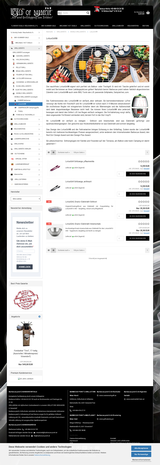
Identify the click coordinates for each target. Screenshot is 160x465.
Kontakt (113, 438)
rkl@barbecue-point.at (41, 436)
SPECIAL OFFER (21, 159)
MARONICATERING (21, 184)
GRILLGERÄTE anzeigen (21, 52)
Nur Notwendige (141, 454)
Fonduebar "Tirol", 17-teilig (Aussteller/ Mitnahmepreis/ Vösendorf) (25, 353)
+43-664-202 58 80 (78, 430)
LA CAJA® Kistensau (24, 78)
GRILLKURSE (19, 144)
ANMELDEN (24, 267)
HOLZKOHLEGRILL (23, 59)
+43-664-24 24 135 (31, 429)
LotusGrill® (22, 104)
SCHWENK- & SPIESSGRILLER (27, 82)
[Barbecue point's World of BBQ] (31, 13)
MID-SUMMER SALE (48, 26)
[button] (48, 152)
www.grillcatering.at (106, 419)
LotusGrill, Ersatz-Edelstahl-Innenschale (83, 224)
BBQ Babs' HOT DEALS (68, 26)
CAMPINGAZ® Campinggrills (28, 108)
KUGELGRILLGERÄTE (23, 86)
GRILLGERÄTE (85, 26)
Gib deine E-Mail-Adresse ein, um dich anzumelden (24, 244)
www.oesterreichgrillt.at (107, 395)
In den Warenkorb (138, 174)
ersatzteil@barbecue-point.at (46, 432)
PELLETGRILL (21, 67)
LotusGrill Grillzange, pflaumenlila (79, 161)
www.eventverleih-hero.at (135, 399)
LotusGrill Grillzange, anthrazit (78, 181)
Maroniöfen (18, 174)
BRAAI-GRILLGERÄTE (23, 71)
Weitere (145, 26)
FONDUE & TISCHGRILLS (25, 115)
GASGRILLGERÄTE (23, 56)
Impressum (74, 441)
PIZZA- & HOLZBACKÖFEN (23, 134)
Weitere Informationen (141, 460)
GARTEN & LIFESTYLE (22, 169)
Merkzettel (144, 4)
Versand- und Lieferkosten (120, 441)
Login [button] (132, 4)
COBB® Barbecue (23, 100)
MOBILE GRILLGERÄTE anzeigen (26, 97)
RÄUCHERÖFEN (133, 26)
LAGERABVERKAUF (22, 164)
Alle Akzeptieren (141, 448)
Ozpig (20, 111)
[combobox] (63, 152)
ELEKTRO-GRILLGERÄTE (24, 90)
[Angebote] (39, 316)
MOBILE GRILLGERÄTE (24, 93)
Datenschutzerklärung (42, 455)
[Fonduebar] (25, 333)
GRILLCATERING (20, 179)
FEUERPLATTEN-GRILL (24, 75)
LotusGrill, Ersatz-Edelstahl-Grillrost (81, 202)
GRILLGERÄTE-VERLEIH (22, 149)
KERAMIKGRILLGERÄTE (24, 63)
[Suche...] (88, 13)
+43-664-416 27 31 (78, 410)
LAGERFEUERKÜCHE (21, 139)
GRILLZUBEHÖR (118, 26)
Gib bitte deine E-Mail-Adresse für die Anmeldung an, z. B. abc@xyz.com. (24, 258)
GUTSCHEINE (19, 154)
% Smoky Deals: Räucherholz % (24, 26)
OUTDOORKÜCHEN (101, 26)
